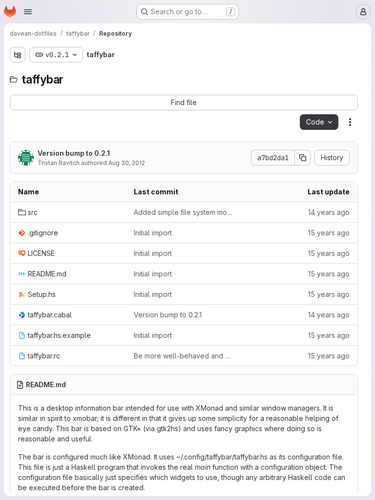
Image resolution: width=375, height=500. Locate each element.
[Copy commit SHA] (303, 158)
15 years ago (329, 233)
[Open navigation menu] (28, 12)
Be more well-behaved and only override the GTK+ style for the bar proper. (184, 356)
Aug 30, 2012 (126, 163)
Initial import (153, 233)
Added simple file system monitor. (184, 212)
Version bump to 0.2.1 (74, 153)
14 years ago (329, 212)
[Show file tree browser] (17, 54)
